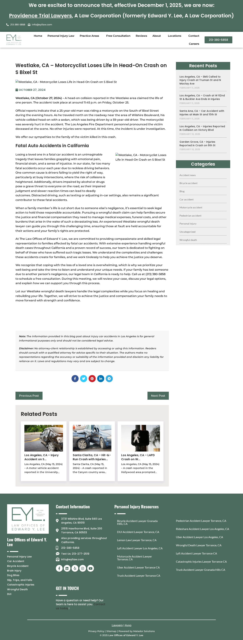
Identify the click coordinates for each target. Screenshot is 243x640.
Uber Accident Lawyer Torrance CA (138, 567)
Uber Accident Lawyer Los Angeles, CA (199, 537)
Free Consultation (118, 35)
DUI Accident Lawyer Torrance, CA (138, 532)
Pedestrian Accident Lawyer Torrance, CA (201, 520)
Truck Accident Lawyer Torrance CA (138, 575)
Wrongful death (188, 239)
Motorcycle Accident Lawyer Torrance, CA (134, 558)
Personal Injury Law (60, 35)
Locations (174, 35)
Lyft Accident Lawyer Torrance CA (196, 553)
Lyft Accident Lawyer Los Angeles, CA (140, 548)
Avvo (128, 625)
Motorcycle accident (190, 207)
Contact (193, 35)
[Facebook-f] (59, 568)
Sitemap (111, 631)
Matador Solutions (144, 631)
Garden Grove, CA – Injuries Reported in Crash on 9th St (197, 143)
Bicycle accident (188, 183)
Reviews (141, 35)
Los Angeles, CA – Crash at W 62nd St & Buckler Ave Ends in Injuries (202, 97)
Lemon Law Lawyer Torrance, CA (137, 540)
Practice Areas (89, 35)
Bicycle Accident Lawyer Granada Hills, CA (137, 522)
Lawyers (117, 625)
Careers (194, 43)
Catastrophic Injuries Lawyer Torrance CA (201, 561)
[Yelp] (75, 568)
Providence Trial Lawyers (40, 15)
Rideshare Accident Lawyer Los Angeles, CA (202, 528)
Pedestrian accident (190, 215)
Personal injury (187, 223)
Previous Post (29, 395)
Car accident (186, 199)
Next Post (158, 395)
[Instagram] (82, 568)
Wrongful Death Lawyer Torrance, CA (198, 545)
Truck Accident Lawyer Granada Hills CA (200, 569)
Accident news (187, 175)
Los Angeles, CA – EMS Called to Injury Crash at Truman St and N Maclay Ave (200, 80)
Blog (181, 191)
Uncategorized (187, 231)
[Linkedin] (67, 568)
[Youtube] (90, 568)
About (156, 35)
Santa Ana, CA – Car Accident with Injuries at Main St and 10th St (201, 112)
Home (38, 35)
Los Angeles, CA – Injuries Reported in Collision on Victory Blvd (202, 128)
